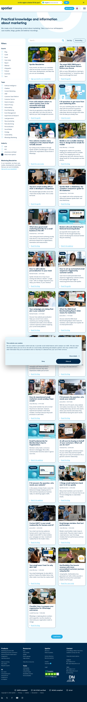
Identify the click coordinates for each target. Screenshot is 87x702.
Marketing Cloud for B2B (7, 650)
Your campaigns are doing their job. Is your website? (42, 312)
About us (47, 650)
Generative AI (4, 675)
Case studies (26, 652)
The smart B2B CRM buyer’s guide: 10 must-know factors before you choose (72, 64)
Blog (24, 650)
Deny (43, 361)
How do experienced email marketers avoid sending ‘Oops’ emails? (42, 399)
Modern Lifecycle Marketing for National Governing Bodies (72, 228)
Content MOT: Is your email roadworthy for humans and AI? (42, 525)
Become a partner (49, 658)
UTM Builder (26, 668)
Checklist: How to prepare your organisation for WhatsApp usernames (42, 608)
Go (66, 2)
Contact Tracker (27, 672)
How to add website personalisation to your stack (42, 270)
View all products (5, 658)
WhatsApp (70, 673)
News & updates (49, 652)
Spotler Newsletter (42, 64)
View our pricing (5, 662)
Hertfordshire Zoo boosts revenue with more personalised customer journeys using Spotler (72, 567)
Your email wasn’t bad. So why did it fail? (42, 567)
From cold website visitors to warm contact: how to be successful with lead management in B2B (42, 102)
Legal (46, 667)
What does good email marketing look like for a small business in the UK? (42, 228)
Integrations (4, 656)
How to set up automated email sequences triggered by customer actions (72, 270)
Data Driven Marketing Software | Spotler (6, 8)
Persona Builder (27, 675)
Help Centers (26, 658)
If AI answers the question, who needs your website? (72, 399)
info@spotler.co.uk (73, 671)
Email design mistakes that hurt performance (72, 525)
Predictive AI (4, 677)
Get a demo (4, 663)
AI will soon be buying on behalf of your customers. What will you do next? (72, 443)
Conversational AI (5, 673)
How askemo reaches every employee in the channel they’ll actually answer (42, 144)
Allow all (68, 361)
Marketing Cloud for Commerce (9, 652)
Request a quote (5, 665)
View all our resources (28, 662)
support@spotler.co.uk (74, 663)
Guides (25, 654)
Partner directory (49, 656)
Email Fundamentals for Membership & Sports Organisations (42, 443)
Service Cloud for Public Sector (9, 654)
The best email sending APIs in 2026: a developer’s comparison (42, 187)
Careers (47, 661)
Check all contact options (73, 656)
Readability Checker (28, 673)
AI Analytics (4, 679)
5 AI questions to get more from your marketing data (72, 102)
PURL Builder (26, 670)
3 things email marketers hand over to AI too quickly (72, 484)
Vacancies (48, 663)
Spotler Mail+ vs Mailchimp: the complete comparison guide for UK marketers (72, 187)
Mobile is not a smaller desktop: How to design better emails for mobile (72, 144)
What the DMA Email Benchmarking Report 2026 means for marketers (72, 312)
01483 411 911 (71, 661)
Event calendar (27, 656)
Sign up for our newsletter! (9, 169)
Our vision (3, 672)
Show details (73, 356)
